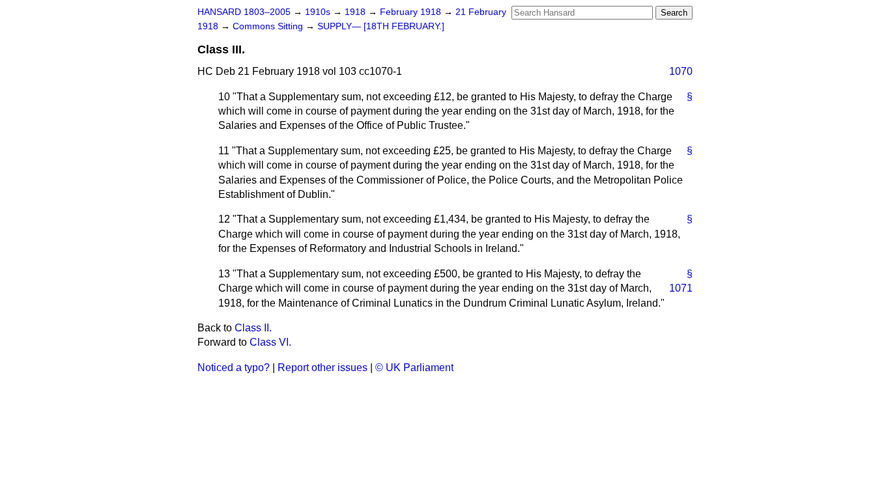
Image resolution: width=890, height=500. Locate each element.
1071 (681, 288)
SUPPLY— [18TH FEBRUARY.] (380, 26)
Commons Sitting (269, 26)
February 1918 (412, 12)
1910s (319, 12)
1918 (356, 12)
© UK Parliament (414, 367)
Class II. (253, 327)
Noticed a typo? (233, 367)
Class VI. (270, 342)
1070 (681, 71)
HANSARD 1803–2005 (244, 12)
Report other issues (322, 367)
